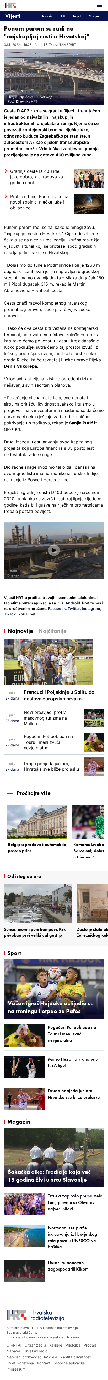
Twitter (73, 608)
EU (63, 16)
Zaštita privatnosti (76, 1357)
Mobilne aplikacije (69, 1363)
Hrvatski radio (35, 1351)
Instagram (90, 608)
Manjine (95, 16)
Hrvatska (47, 16)
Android (73, 603)
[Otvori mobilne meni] (99, 5)
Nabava (13, 1351)
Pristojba (73, 1345)
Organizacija (35, 1345)
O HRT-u (14, 1345)
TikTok (10, 614)
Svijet (77, 16)
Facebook (56, 608)
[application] (54, 550)
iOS (60, 603)
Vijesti (12, 15)
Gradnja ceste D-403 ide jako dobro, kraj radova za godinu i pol (36, 177)
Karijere (55, 1345)
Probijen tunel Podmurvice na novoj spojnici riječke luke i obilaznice (39, 202)
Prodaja (90, 1345)
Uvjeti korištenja (20, 1363)
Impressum (16, 1369)
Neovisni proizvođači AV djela (32, 1357)
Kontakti (44, 1363)
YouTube (26, 614)
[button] (54, 550)
